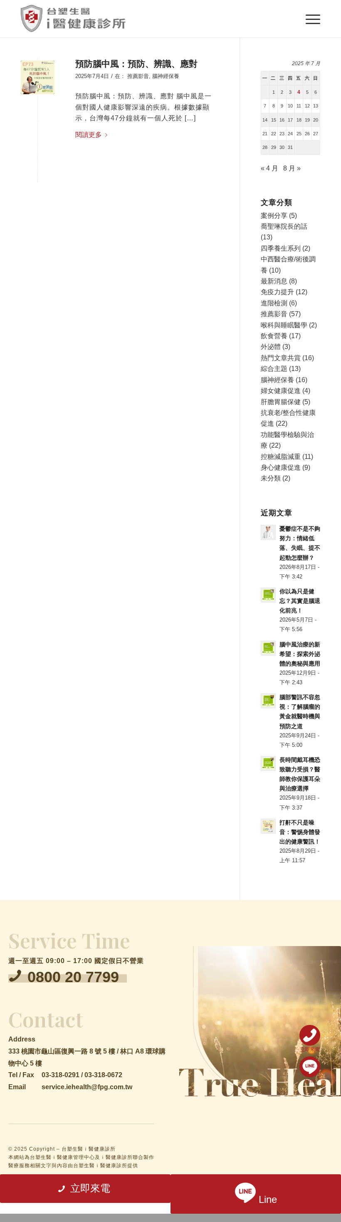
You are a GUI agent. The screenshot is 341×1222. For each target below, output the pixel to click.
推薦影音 (138, 76)
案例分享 (274, 215)
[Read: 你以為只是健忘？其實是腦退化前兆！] (268, 595)
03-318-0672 (103, 1074)
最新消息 (274, 281)
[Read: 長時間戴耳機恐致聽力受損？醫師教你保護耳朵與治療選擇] (268, 763)
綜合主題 (274, 368)
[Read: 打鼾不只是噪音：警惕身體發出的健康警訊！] (268, 826)
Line (310, 1080)
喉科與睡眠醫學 (284, 325)
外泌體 (271, 346)
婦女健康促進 (281, 390)
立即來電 (310, 1049)
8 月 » (292, 168)
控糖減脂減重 (281, 456)
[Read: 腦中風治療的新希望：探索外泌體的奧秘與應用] (268, 648)
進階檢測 (274, 303)
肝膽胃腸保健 (281, 401)
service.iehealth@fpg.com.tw (87, 1086)
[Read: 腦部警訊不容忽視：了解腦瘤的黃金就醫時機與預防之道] (268, 700)
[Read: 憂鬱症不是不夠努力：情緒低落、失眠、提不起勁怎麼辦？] (268, 532)
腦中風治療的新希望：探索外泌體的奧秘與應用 (299, 654)
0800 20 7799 (73, 976)
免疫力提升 (277, 291)
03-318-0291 (60, 1074)
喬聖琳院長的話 (284, 226)
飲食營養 (274, 335)
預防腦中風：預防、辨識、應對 (136, 63)
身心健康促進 (281, 467)
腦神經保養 (165, 76)
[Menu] (308, 18)
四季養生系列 (281, 248)
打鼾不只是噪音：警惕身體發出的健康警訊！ (299, 832)
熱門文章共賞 (281, 357)
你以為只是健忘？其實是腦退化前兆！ (299, 601)
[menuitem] (308, 18)
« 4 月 (269, 168)
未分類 (271, 478)
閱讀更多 (88, 134)
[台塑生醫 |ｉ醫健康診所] (73, 18)
